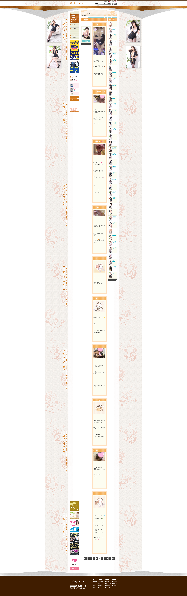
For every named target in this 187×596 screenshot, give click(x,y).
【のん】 (74, 90)
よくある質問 (115, 583)
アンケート (94, 583)
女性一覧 (107, 579)
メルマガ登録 (115, 581)
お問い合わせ (115, 585)
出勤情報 (100, 579)
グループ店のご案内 (109, 583)
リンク (100, 587)
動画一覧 (107, 581)
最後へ (113, 558)
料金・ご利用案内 (95, 581)
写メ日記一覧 (101, 581)
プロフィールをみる (84, 44)
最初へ (85, 558)
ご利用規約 (100, 585)
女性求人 (94, 585)
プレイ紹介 (114, 579)
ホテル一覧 (100, 583)
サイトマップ (105, 1)
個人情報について (108, 585)
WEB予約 (106, 3)
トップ (93, 579)
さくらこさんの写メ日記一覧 (114, 223)
